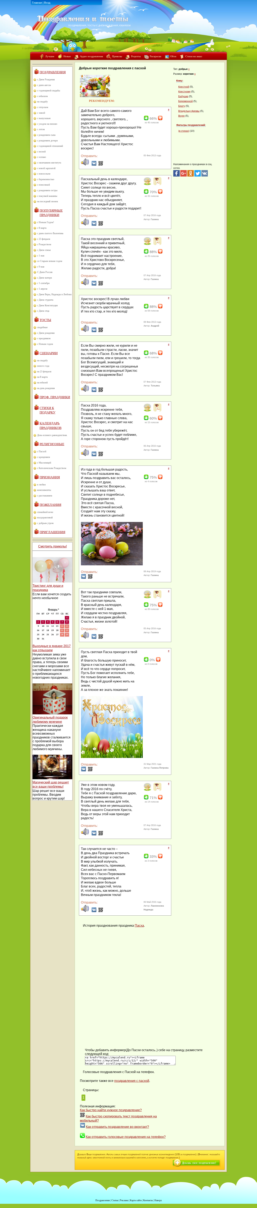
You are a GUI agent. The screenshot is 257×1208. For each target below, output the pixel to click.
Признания (50, 477)
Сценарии (49, 353)
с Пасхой (41, 451)
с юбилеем (42, 96)
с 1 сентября (43, 283)
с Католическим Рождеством (51, 468)
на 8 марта (42, 377)
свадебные (42, 327)
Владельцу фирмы (189, 111)
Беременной (185, 101)
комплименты (44, 490)
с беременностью (45, 179)
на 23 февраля (44, 371)
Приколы (117, 56)
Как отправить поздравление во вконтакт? (117, 1126)
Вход (47, 2)
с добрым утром (45, 523)
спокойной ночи (45, 512)
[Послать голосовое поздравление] (85, 164)
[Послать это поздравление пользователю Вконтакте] (94, 164)
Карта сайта (136, 1200)
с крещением (43, 457)
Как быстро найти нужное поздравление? (111, 1110)
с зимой (41, 112)
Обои (173, 56)
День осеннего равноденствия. (52, 435)
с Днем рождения (46, 333)
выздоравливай (45, 517)
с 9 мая (40, 266)
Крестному (184, 91)
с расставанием (44, 495)
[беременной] (156, 184)
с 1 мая (40, 255)
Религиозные (52, 444)
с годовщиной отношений (50, 146)
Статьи (114, 1200)
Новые (67, 56)
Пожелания (50, 505)
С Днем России (44, 272)
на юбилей (42, 382)
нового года (43, 366)
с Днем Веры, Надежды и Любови (54, 294)
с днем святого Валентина (50, 233)
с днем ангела (44, 85)
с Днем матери (44, 277)
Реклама (124, 1200)
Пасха (139, 925)
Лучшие (49, 56)
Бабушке (183, 96)
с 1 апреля (42, 288)
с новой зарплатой (46, 168)
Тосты (45, 320)
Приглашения (52, 532)
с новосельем (43, 173)
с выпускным (44, 118)
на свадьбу (42, 101)
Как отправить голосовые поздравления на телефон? (126, 1137)
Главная (37, 2)
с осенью (41, 157)
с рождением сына (46, 135)
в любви (41, 484)
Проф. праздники (55, 397)
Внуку (181, 115)
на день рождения (46, 388)
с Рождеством (44, 244)
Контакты (148, 1200)
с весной (41, 151)
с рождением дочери (47, 140)
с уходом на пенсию (47, 124)
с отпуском (42, 107)
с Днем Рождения (46, 79)
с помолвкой (43, 184)
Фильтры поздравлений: (191, 125)
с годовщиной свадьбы (48, 90)
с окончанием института (49, 162)
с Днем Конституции (47, 305)
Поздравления (53, 72)
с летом (41, 129)
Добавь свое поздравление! (199, 1162)
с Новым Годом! (45, 222)
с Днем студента (45, 299)
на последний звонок (47, 201)
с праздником (44, 338)
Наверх (158, 1200)
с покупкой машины (47, 196)
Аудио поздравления (91, 56)
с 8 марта (41, 228)
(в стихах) (183, 131)
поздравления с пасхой (131, 1080)
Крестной (183, 86)
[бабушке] (147, 184)
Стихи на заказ (193, 56)
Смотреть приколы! (52, 546)
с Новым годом (45, 344)
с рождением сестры (47, 190)
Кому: (179, 80)
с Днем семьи (44, 250)
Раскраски (155, 56)
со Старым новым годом (49, 261)
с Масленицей (44, 462)
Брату (181, 106)
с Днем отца (43, 310)
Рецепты (136, 56)
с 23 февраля (43, 239)
